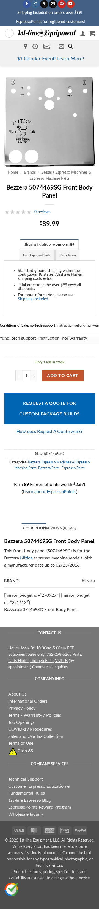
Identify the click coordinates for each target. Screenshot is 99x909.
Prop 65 (25, 751)
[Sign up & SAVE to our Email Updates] (61, 46)
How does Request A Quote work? (49, 431)
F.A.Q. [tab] (72, 528)
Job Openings (21, 722)
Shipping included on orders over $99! (49, 13)
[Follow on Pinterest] (62, 4)
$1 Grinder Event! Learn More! (50, 59)
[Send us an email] (53, 4)
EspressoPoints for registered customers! (50, 22)
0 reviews (42, 212)
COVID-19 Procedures (30, 729)
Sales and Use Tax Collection (35, 736)
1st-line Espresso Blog (29, 800)
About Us (17, 694)
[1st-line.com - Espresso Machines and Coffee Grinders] (47, 33)
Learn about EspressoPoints (49, 491)
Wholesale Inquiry (25, 814)
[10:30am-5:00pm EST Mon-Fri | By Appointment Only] (35, 46)
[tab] (49, 244)
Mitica (26, 558)
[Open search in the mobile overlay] (70, 46)
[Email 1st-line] (46, 46)
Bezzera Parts (49, 468)
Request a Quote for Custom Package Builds (49, 408)
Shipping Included (33, 299)
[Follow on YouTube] (71, 4)
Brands (30, 173)
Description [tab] (33, 528)
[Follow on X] (44, 4)
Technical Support (25, 779)
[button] (9, 33)
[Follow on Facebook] (27, 4)
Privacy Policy (21, 708)
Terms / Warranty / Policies (34, 715)
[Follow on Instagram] (35, 4)
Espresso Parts (73, 468)
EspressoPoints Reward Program (39, 807)
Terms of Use (20, 743)
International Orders (28, 701)
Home (13, 173)
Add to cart (62, 376)
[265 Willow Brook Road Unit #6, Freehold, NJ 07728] (26, 46)
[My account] (83, 33)
